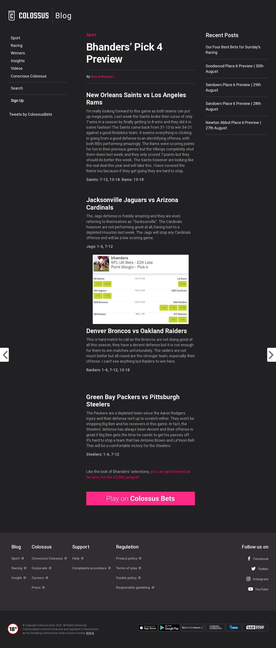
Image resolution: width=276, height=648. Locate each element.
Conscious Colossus (29, 76)
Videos (17, 68)
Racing (16, 45)
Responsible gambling (133, 588)
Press (36, 588)
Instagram (260, 579)
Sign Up (17, 100)
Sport (15, 38)
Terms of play (127, 568)
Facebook (260, 559)
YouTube (261, 589)
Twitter (263, 569)
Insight (17, 578)
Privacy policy (127, 558)
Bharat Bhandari (102, 77)
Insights (18, 60)
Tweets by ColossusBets (30, 114)
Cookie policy (126, 578)
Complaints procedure (89, 568)
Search (17, 88)
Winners (18, 53)
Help (76, 558)
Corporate (40, 568)
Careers (38, 578)
